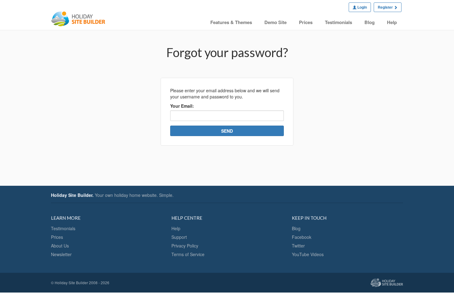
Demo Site (275, 22)
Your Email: (182, 106)
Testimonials (338, 22)
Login (361, 7)
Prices (306, 22)
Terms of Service (187, 254)
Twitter (298, 246)
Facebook (301, 237)
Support (179, 237)
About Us (60, 246)
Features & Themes (231, 22)
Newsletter (61, 254)
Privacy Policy (184, 246)
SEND (227, 131)
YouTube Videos (308, 254)
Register (386, 7)
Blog (369, 22)
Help (392, 22)
